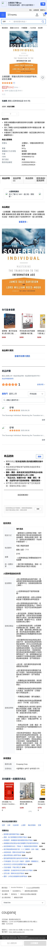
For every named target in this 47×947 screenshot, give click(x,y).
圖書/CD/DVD (14, 28)
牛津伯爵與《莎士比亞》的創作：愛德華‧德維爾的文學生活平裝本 (22, 861)
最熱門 (5, 394)
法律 (8, 825)
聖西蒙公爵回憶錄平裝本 (12, 834)
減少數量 (17, 114)
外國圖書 (24, 28)
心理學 (23, 825)
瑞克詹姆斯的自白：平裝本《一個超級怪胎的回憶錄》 (21, 846)
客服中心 (43, 10)
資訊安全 (14, 894)
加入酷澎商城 (6, 897)
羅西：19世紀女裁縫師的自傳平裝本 (15, 876)
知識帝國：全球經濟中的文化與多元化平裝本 (18, 870)
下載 (42, 4)
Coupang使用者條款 (33, 887)
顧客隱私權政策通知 (31, 890)
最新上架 (13, 394)
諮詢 (39, 457)
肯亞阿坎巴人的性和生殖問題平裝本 (15, 864)
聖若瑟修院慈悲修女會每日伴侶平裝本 (16, 858)
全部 (4, 21)
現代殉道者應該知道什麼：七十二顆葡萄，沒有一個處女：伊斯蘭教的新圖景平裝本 (22, 849)
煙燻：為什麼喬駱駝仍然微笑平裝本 (15, 837)
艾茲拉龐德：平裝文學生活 (12, 867)
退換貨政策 (5, 890)
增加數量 (4, 114)
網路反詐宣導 (18, 897)
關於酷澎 (4, 887)
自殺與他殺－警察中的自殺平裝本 (14, 852)
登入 (30, 10)
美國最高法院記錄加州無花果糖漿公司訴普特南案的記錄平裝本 (22, 843)
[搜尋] (43, 21)
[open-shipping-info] (22, 101)
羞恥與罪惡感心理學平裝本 (12, 855)
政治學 (40, 28)
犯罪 (3, 825)
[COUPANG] (9, 913)
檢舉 (38, 509)
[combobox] (36, 393)
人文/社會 (33, 28)
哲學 (39, 825)
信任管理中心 (17, 890)
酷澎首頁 (5, 28)
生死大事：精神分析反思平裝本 (14, 873)
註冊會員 (36, 10)
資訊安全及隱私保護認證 (28, 894)
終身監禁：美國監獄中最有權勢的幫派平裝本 (18, 840)
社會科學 (16, 825)
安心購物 (5, 894)
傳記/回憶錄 (32, 825)
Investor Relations (17, 887)
